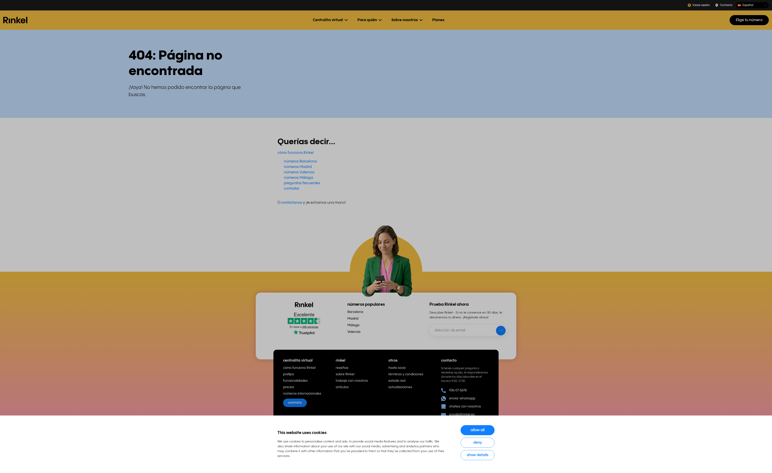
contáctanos (292, 203)
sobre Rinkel (345, 374)
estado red (396, 381)
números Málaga (298, 178)
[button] (752, 5)
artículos (342, 387)
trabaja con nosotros (352, 381)
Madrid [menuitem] (352, 318)
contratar (291, 188)
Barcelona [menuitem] (355, 312)
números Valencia (299, 172)
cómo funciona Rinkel (295, 153)
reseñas (342, 368)
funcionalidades (295, 381)
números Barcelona (300, 161)
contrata (295, 402)
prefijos (288, 374)
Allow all (478, 430)
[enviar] (498, 331)
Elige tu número (749, 20)
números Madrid (298, 167)
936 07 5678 (458, 390)
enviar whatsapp (462, 398)
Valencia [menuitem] (353, 332)
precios (288, 387)
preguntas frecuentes (302, 183)
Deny (477, 442)
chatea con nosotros (465, 406)
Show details (477, 455)
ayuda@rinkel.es (462, 414)
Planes (438, 20)
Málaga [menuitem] (353, 325)
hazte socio (397, 368)
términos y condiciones (405, 374)
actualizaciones (400, 387)
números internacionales (302, 393)
